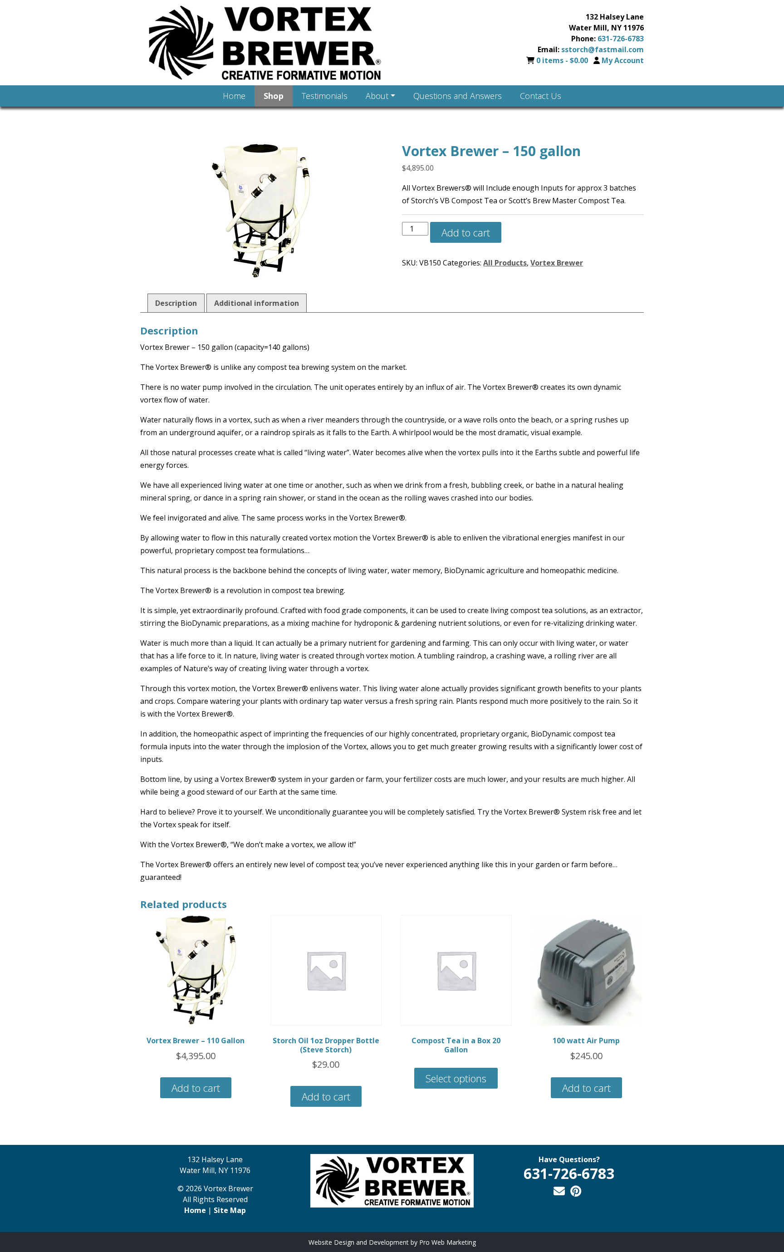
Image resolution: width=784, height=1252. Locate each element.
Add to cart (465, 232)
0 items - (562, 60)
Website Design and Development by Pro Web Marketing (392, 1242)
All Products (505, 263)
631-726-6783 (621, 39)
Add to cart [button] (196, 1088)
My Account (623, 60)
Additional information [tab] (256, 303)
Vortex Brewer (556, 263)
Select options (456, 1078)
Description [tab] (176, 303)
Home (195, 1210)
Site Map (230, 1210)
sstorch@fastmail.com (602, 49)
